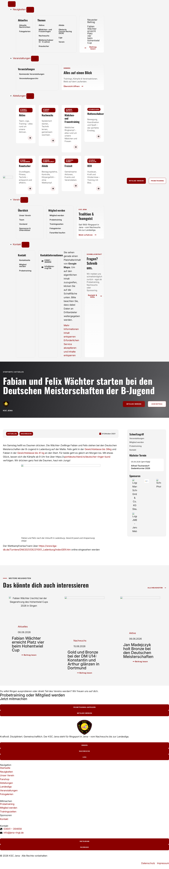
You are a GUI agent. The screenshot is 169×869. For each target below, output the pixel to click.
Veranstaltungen (26, 69)
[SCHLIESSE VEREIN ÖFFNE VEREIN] (24, 200)
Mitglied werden (56, 210)
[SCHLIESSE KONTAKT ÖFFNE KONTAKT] (25, 245)
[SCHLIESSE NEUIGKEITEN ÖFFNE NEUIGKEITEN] (30, 10)
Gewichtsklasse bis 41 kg (30, 453)
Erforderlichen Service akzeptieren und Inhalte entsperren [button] (71, 348)
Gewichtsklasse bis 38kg (98, 449)
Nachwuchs (26, 434)
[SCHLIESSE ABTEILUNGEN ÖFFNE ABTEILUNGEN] (30, 96)
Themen (41, 20)
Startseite (8, 372)
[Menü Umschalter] (12, 4)
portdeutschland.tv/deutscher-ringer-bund (87, 456)
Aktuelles (23, 20)
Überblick (23, 210)
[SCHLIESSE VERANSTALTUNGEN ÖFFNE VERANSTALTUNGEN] (35, 58)
